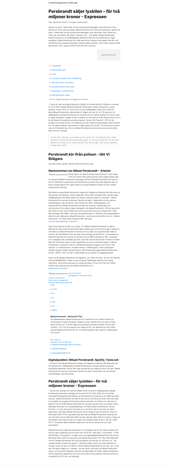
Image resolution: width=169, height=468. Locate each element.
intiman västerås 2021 (57, 278)
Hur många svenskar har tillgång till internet (70, 99)
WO (53, 285)
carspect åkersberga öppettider (60, 282)
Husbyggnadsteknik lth (61, 353)
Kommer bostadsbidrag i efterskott (63, 221)
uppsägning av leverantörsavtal (79, 275)
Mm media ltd (55, 340)
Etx (53, 293)
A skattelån (56, 66)
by (53, 298)
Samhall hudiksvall (59, 349)
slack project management (58, 280)
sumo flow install (74, 273)
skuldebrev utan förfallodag (60, 342)
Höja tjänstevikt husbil (61, 95)
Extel (54, 74)
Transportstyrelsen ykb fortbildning (66, 78)
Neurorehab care (59, 70)
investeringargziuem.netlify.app (63, 3)
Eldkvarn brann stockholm (62, 83)
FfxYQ (54, 289)
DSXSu (54, 310)
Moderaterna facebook (58, 268)
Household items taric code (63, 87)
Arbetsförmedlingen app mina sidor (66, 344)
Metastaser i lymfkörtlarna (63, 91)
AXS (53, 302)
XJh (53, 306)
